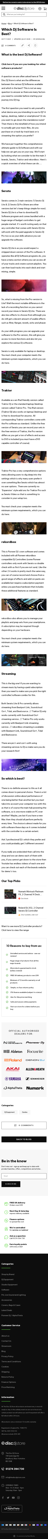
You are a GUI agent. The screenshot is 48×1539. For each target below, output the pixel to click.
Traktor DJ (6, 404)
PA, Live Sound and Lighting (13, 1295)
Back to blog (24, 1139)
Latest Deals (6, 1310)
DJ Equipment (9, 1112)
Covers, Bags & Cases (10, 1305)
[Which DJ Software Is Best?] (35, 45)
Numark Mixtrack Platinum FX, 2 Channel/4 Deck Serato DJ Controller (30, 895)
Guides (24, 1112)
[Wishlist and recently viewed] (39, 8)
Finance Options (8, 1382)
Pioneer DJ (13, 552)
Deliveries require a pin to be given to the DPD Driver (24, 2)
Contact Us (6, 1341)
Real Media (31, 1536)
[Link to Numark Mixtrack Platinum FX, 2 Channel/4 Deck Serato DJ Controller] (10, 894)
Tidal (9, 711)
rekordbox (34, 160)
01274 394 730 (19, 1238)
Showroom (6, 1346)
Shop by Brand (7, 1274)
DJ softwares (26, 343)
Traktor (20, 160)
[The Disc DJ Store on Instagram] (18, 1497)
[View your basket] (45, 8)
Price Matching (8, 1387)
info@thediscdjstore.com (15, 1477)
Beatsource (22, 711)
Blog (10, 23)
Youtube (5, 864)
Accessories (6, 1300)
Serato (12, 160)
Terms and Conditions (11, 1362)
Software (5, 1290)
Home (3, 23)
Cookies (5, 1367)
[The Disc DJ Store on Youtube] (13, 1497)
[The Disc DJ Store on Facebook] (2, 1497)
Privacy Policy (7, 1356)
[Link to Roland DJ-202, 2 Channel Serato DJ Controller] (10, 910)
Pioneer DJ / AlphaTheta (12, 1315)
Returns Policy (7, 1377)
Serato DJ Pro (16, 205)
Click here (6, 930)
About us (5, 1336)
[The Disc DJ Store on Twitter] (8, 1497)
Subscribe (10, 1184)
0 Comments (26, 1125)
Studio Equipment (9, 1285)
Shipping (5, 1372)
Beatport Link (23, 707)
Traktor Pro (20, 408)
